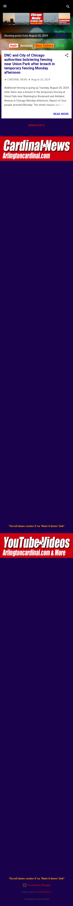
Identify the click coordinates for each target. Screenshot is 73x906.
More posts (37, 125)
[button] (66, 56)
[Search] (68, 7)
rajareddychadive (44, 892)
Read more (61, 114)
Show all (62, 35)
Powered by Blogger (39, 885)
